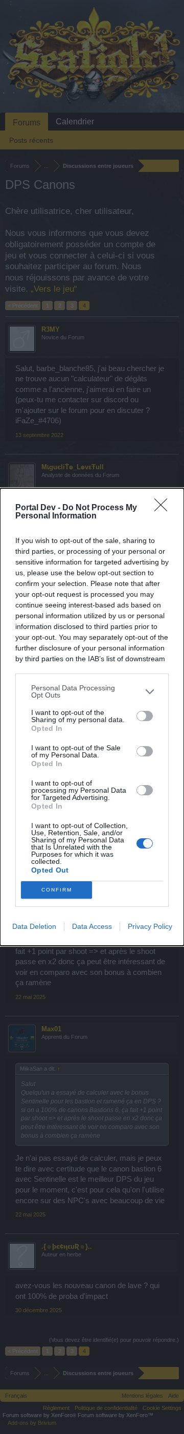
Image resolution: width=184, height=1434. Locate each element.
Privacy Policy (150, 926)
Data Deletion (34, 926)
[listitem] (92, 691)
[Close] (164, 508)
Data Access (92, 926)
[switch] (144, 716)
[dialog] (92, 717)
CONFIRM (56, 890)
